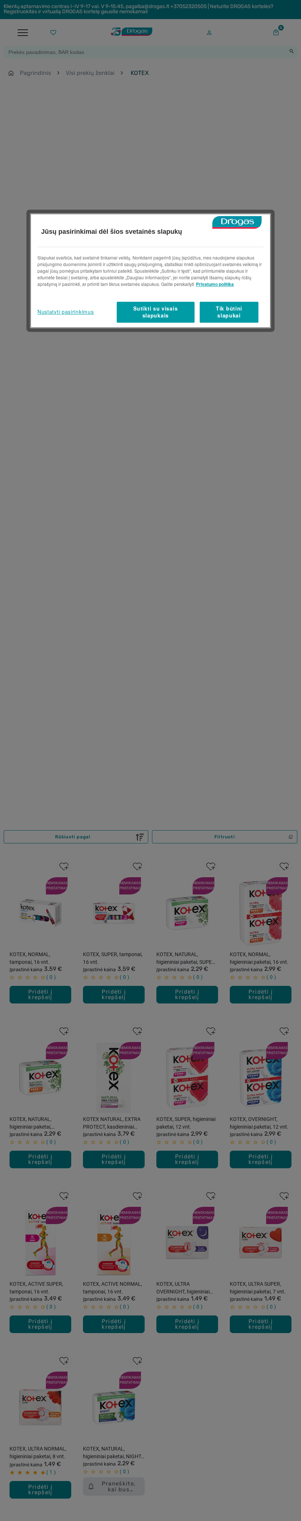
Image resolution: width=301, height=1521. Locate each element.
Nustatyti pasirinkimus (65, 312)
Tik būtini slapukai (229, 312)
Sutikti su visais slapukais (155, 312)
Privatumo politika (215, 284)
